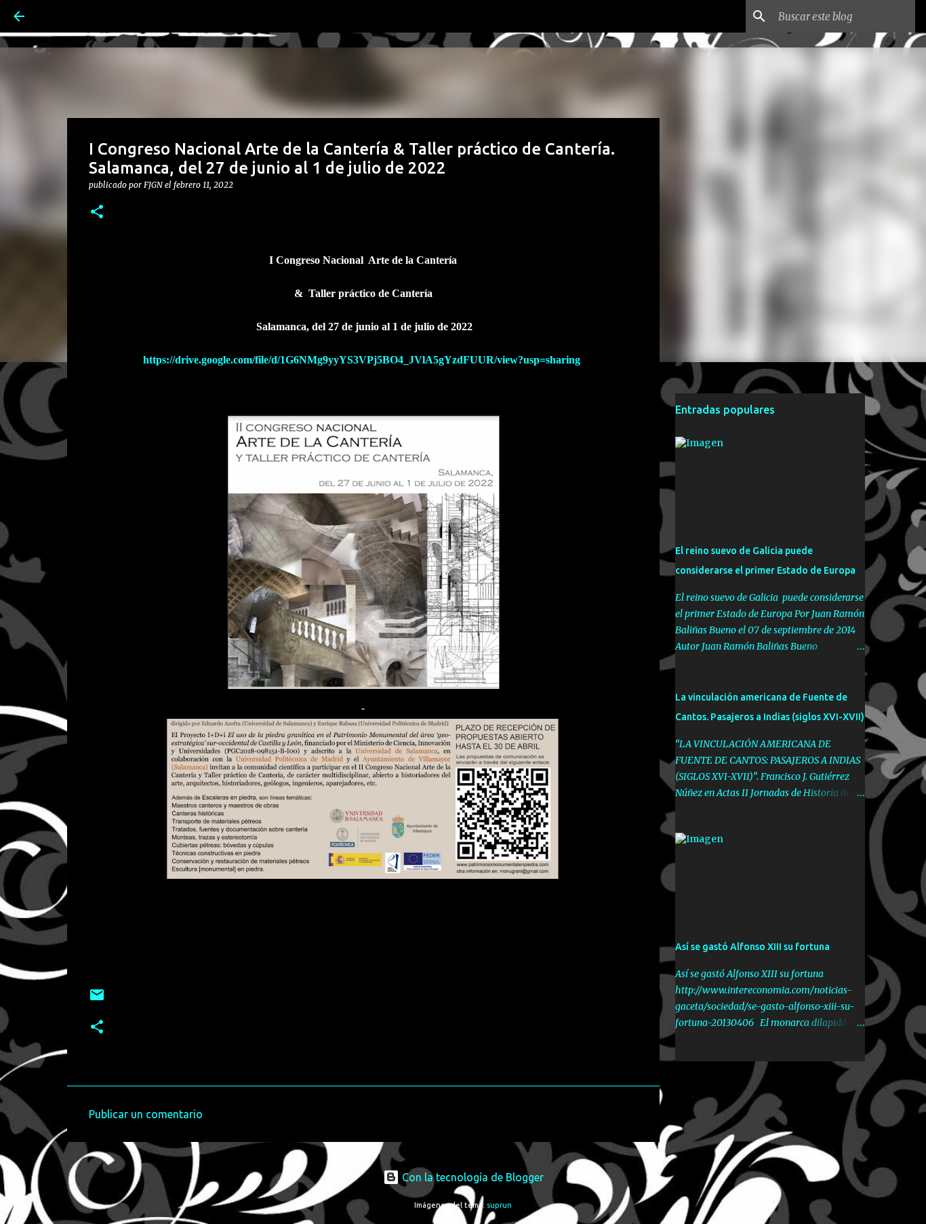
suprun (499, 1205)
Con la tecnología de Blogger (471, 1177)
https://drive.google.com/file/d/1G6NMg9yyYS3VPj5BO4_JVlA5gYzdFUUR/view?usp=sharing (363, 360)
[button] (97, 212)
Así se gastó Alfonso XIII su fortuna (752, 946)
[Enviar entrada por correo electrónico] (97, 999)
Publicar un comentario (146, 1114)
